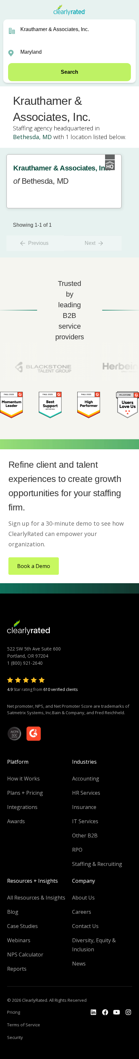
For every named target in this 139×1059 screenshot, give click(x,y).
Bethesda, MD (32, 137)
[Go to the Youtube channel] (117, 1012)
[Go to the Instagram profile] (128, 1012)
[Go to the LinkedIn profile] (93, 1012)
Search (69, 72)
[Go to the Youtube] (105, 1012)
